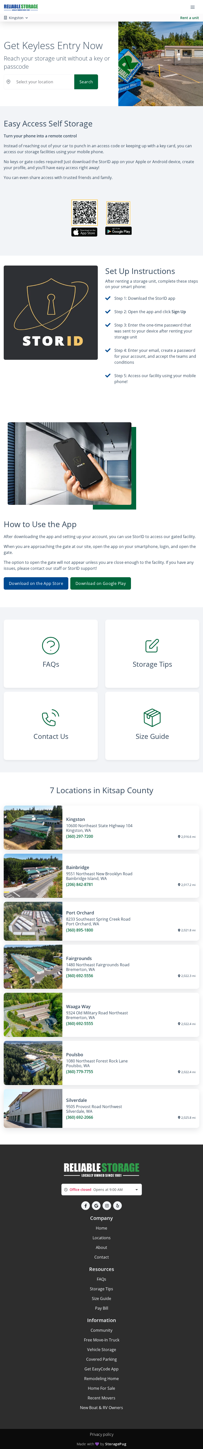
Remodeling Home (101, 1378)
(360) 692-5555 (79, 1023)
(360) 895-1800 (79, 930)
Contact (101, 1257)
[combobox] (101, 1189)
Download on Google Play (101, 583)
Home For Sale (101, 1388)
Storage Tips (101, 1289)
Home (101, 1228)
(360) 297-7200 (79, 836)
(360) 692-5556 (79, 975)
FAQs (101, 1279)
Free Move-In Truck (101, 1340)
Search (86, 82)
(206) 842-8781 (79, 884)
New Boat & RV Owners (101, 1407)
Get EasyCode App (101, 1369)
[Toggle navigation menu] (194, 7)
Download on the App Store (36, 583)
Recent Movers (101, 1398)
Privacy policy (101, 1434)
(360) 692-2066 (79, 1117)
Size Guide (101, 1298)
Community (101, 1330)
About (101, 1247)
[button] (85, 1205)
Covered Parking (101, 1359)
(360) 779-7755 (79, 1071)
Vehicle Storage (101, 1349)
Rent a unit (189, 17)
